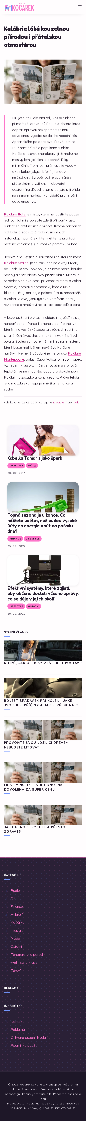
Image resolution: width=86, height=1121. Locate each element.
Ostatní (33, 606)
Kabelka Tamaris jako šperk (34, 458)
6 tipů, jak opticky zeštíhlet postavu (43, 663)
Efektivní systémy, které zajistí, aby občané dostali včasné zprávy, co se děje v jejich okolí (43, 593)
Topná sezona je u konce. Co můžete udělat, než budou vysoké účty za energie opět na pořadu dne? (42, 523)
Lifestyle (58, 402)
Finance (15, 538)
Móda (32, 465)
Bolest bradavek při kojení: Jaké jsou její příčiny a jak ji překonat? (41, 702)
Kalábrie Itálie (15, 214)
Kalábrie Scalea (16, 263)
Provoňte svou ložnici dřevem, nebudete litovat (37, 744)
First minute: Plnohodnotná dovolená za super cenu (33, 787)
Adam (78, 402)
